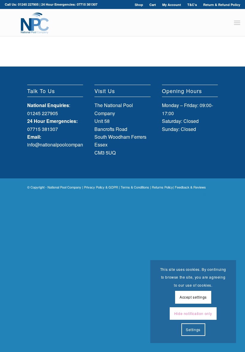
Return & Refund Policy (221, 4)
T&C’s (192, 4)
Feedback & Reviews (190, 187)
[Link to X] (204, 193)
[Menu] (237, 23)
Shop (139, 4)
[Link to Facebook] (195, 193)
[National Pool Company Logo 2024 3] (35, 22)
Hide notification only (193, 313)
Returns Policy (162, 187)
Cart (152, 4)
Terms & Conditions (135, 187)
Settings (193, 329)
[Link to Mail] (213, 193)
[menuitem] (139, 4)
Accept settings (193, 296)
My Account (171, 4)
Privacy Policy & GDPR (101, 187)
